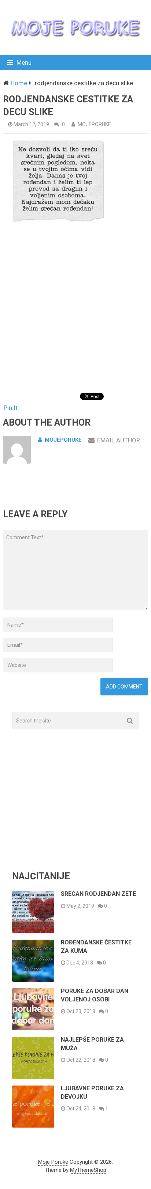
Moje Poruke (53, 1162)
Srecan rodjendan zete (98, 893)
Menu (24, 62)
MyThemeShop (88, 1170)
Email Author (118, 440)
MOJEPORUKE (94, 124)
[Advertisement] (75, 310)
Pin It (11, 407)
